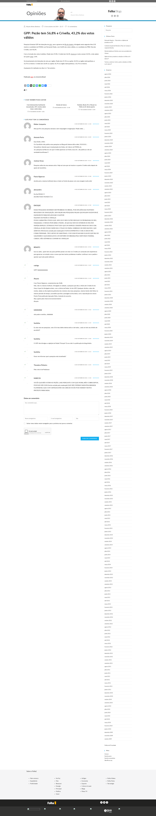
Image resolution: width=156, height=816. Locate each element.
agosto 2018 (108, 390)
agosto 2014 (108, 548)
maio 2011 (107, 676)
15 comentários (72, 26)
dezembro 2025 (109, 100)
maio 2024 (107, 163)
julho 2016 (107, 472)
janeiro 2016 (108, 492)
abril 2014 (107, 561)
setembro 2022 (109, 228)
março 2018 (108, 406)
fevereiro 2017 (108, 449)
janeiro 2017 (108, 452)
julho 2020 (107, 314)
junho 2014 (107, 554)
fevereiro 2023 (108, 212)
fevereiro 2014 (108, 567)
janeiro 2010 (108, 729)
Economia (85, 781)
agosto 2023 (108, 192)
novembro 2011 (109, 656)
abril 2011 (107, 679)
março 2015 (108, 525)
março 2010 (108, 722)
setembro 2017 (109, 426)
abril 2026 (107, 87)
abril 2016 (107, 482)
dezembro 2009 (109, 732)
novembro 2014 (109, 538)
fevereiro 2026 (108, 94)
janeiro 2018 (108, 413)
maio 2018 (107, 400)
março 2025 (108, 130)
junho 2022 (107, 238)
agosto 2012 (108, 627)
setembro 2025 (109, 110)
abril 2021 (107, 284)
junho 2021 (107, 278)
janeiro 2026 (108, 97)
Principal (58, 788)
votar (31, 56)
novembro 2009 (109, 735)
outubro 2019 (108, 344)
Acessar (107, 754)
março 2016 (108, 485)
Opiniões (36, 13)
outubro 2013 (108, 581)
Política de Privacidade (110, 745)
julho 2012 (107, 630)
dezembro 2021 (109, 258)
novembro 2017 (109, 419)
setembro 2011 (109, 663)
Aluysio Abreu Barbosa (33, 26)
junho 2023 (107, 199)
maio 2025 (107, 123)
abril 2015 (107, 521)
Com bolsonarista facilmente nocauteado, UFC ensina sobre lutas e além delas (36, 107)
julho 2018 (107, 393)
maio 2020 (107, 321)
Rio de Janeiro (69, 44)
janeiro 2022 (108, 255)
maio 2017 (107, 439)
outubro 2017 (108, 423)
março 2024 (108, 169)
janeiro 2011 (108, 689)
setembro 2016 (109, 465)
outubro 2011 (108, 660)
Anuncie (68, 1)
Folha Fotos (111, 781)
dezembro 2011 (109, 653)
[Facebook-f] (110, 1)
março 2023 (108, 209)
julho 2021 (107, 275)
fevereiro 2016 (108, 488)
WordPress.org (108, 760)
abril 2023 (107, 205)
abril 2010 (107, 719)
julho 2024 (107, 156)
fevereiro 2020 (108, 330)
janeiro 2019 (108, 373)
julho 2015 (107, 512)
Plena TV (84, 791)
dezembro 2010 (109, 693)
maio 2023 (107, 202)
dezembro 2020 (109, 298)
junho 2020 (107, 317)
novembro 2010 (109, 696)
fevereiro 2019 (108, 370)
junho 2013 (107, 594)
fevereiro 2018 (108, 410)
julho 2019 (107, 354)
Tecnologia (110, 783)
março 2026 (108, 90)
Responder (96, 137)
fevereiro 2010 (108, 725)
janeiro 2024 (108, 176)
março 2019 (108, 367)
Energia (58, 786)
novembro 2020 (109, 301)
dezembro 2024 (109, 140)
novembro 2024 (109, 143)
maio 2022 (107, 242)
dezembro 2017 (109, 416)
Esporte (84, 783)
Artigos (84, 778)
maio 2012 (107, 637)
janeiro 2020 (108, 334)
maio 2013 (107, 597)
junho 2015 (107, 515)
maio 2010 (107, 716)
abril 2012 (107, 640)
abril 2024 (107, 166)
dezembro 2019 (109, 337)
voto (50, 44)
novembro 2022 (109, 222)
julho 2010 (107, 709)
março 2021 (108, 288)
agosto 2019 (108, 350)
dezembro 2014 (109, 535)
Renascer (59, 783)
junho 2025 (107, 120)
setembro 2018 (109, 386)
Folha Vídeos (111, 778)
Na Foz (58, 778)
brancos (73, 54)
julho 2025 (107, 117)
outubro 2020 (108, 304)
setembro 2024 (109, 150)
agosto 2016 (108, 469)
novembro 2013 (109, 577)
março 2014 (108, 564)
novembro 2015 (109, 498)
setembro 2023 (109, 189)
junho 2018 (107, 396)
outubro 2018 (108, 383)
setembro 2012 (109, 623)
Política (58, 791)
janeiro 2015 (108, 531)
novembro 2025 (109, 103)
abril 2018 (107, 403)
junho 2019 (107, 357)
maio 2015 (107, 518)
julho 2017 (107, 433)
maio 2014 (107, 558)
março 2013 (108, 604)
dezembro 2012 (109, 614)
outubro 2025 (108, 107)
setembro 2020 (109, 307)
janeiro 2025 (108, 136)
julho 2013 (107, 591)
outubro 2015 (108, 502)
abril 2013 (107, 600)
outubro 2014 (108, 541)
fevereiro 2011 (108, 686)
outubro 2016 (108, 462)
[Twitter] (112, 1)
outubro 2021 (108, 265)
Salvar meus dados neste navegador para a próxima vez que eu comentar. (49, 423)
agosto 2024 (108, 153)
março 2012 (108, 643)
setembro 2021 (109, 268)
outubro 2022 (108, 225)
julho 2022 (107, 235)
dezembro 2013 (109, 574)
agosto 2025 (108, 113)
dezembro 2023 (109, 179)
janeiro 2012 (108, 650)
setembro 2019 (109, 347)
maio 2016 (107, 479)
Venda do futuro (61, 105)
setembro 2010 (109, 702)
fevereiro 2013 (108, 607)
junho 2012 (107, 633)
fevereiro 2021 (108, 291)
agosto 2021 (108, 271)
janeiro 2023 (108, 215)
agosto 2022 (108, 232)
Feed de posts (108, 756)
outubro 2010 (108, 699)
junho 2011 (107, 673)
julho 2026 (107, 77)
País (57, 781)
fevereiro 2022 (108, 252)
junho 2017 (107, 436)
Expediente (33, 781)
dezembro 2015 (109, 495)
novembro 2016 (109, 459)
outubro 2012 (108, 620)
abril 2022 (107, 245)
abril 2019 (107, 363)
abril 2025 (107, 126)
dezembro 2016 (109, 456)
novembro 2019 (109, 340)
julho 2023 (107, 196)
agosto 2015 (108, 508)
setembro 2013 (109, 584)
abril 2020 (107, 324)
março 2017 (108, 446)
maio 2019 (107, 360)
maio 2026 (107, 84)
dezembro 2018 (109, 377)
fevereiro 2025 (108, 133)
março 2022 (108, 248)
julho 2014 (107, 551)
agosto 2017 (108, 429)
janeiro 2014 (108, 571)
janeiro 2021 (108, 294)
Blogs (83, 788)
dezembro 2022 (109, 219)
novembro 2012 (109, 617)
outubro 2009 (108, 739)
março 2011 (108, 683)
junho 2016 (107, 475)
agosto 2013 (108, 587)
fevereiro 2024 (108, 172)
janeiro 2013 (108, 610)
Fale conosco (63, 1)
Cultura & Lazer (86, 786)
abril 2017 (107, 442)
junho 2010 (107, 712)
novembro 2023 (109, 182)
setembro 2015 (109, 505)
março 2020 (108, 327)
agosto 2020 (108, 311)
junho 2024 (107, 159)
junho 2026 (107, 80)
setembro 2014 (109, 544)
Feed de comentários (110, 758)
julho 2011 (107, 669)
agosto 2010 (108, 706)
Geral (57, 794)
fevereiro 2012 (108, 646)
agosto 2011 (108, 666)
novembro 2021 (109, 261)
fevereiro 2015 (108, 528)
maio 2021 (107, 281)
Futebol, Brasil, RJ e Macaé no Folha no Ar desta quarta (87, 106)
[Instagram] (114, 1)
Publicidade (34, 783)
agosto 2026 (108, 74)
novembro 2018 (109, 380)
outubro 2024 (108, 146)
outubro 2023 (108, 186)
